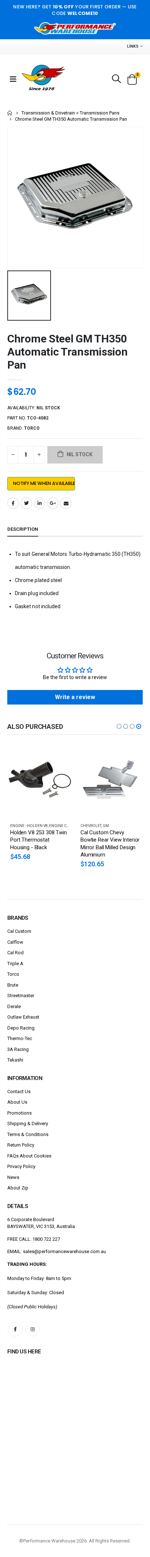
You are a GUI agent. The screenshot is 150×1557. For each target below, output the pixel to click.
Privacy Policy (21, 1166)
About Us (17, 1102)
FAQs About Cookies (29, 1156)
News (13, 1177)
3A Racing (18, 1049)
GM (106, 826)
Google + (53, 503)
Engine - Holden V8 (29, 826)
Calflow (15, 942)
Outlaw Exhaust (23, 1017)
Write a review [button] (75, 697)
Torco (13, 974)
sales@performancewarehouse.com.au (64, 1251)
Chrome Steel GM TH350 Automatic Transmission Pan (67, 351)
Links (132, 46)
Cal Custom (19, 931)
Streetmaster (20, 995)
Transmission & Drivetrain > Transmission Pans (70, 113)
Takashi (15, 1060)
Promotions (19, 1113)
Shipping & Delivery (27, 1123)
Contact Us (19, 1091)
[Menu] (13, 79)
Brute (12, 985)
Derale (14, 1006)
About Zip (17, 1188)
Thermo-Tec (19, 1038)
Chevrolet (90, 826)
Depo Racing (21, 1028)
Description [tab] (22, 529)
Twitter (26, 503)
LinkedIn (40, 503)
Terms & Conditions (27, 1134)
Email (66, 503)
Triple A (15, 963)
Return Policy (20, 1145)
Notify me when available (44, 483)
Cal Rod (15, 952)
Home (10, 112)
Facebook (13, 503)
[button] (119, 726)
